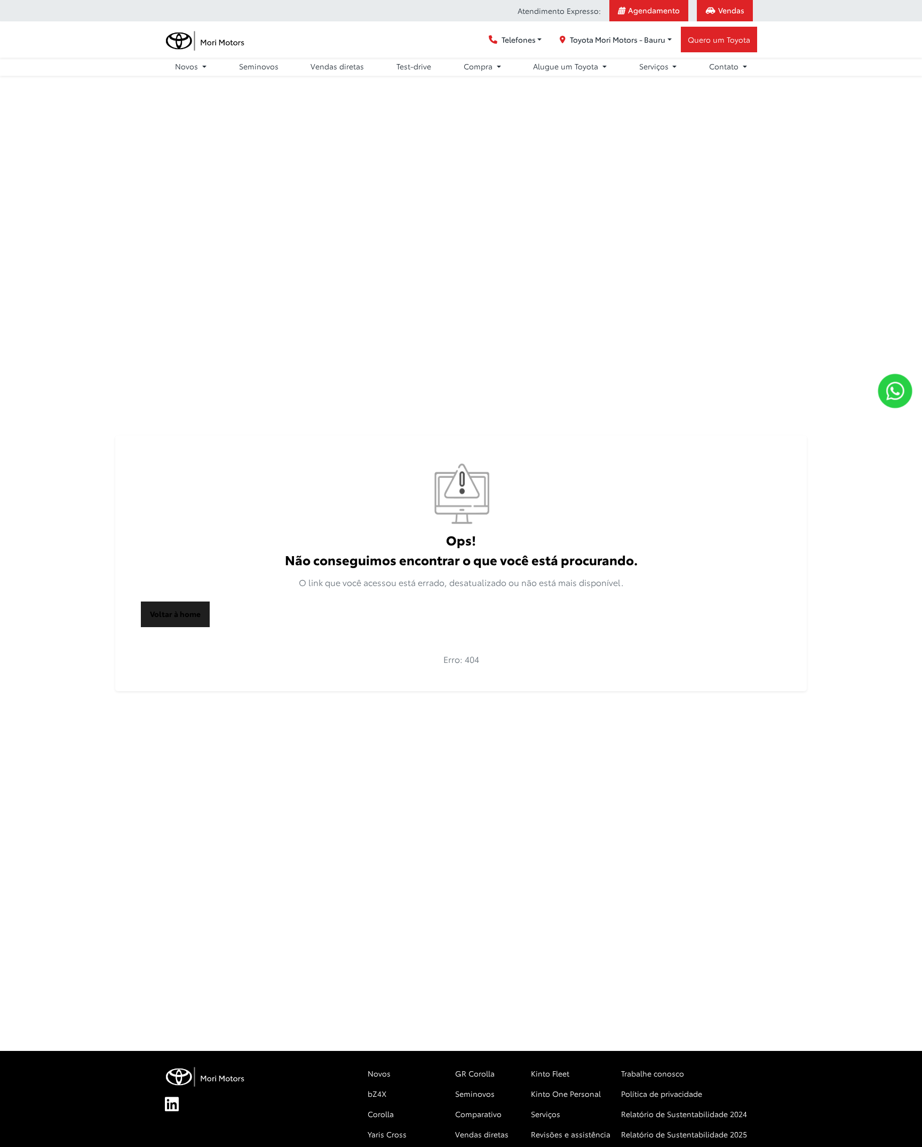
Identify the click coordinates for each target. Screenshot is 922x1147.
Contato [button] (725, 66)
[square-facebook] (203, 1105)
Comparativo (478, 1114)
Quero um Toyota (719, 39)
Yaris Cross (387, 1134)
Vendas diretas (337, 66)
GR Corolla (475, 1073)
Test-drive (413, 66)
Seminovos (259, 66)
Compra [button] (479, 66)
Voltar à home (175, 613)
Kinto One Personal (566, 1093)
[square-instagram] (229, 1105)
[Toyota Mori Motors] (206, 40)
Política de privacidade (661, 1093)
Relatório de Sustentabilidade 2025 (684, 1134)
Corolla (381, 1114)
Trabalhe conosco (652, 1073)
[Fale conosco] (895, 391)
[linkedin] (177, 1105)
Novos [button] (187, 66)
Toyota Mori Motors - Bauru (617, 39)
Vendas (731, 10)
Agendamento (654, 10)
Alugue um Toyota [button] (566, 66)
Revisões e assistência (570, 1134)
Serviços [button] (655, 66)
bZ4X (377, 1093)
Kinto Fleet (550, 1073)
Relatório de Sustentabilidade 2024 (684, 1114)
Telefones (519, 39)
